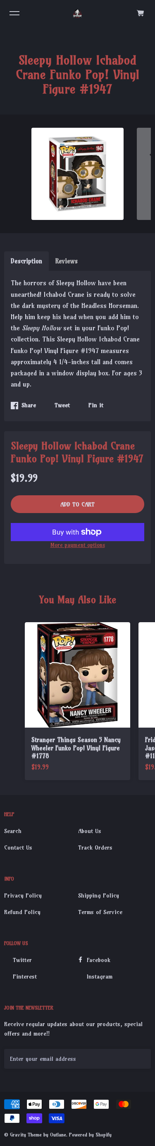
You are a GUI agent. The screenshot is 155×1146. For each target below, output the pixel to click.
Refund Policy (22, 912)
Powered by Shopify (90, 1135)
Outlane (58, 1135)
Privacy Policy (23, 895)
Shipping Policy (98, 895)
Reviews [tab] (66, 261)
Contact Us (18, 847)
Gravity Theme (26, 1135)
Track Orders (95, 847)
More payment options (77, 545)
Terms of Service (100, 912)
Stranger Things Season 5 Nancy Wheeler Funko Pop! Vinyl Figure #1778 (76, 748)
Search (12, 831)
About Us (89, 831)
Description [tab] (26, 261)
